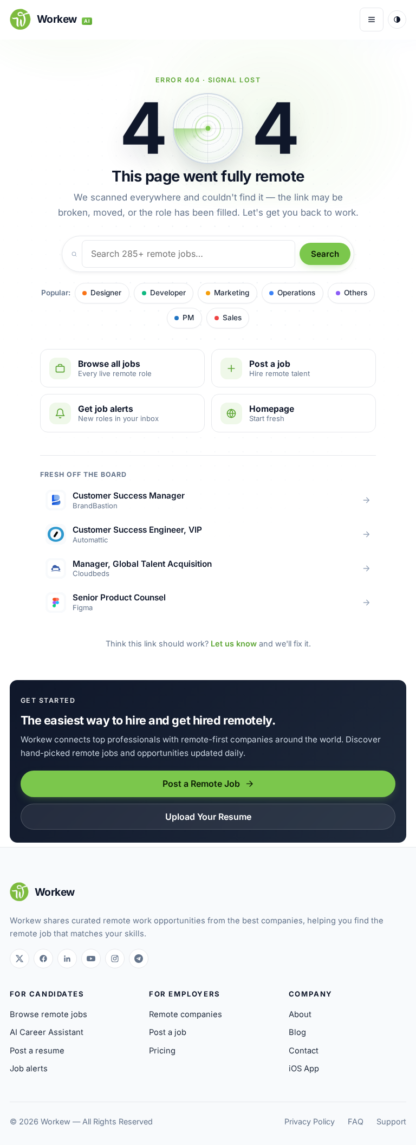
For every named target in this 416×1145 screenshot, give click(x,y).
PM (188, 317)
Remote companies (185, 1014)
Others (355, 292)
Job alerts (29, 1068)
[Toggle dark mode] (397, 19)
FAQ (355, 1121)
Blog (297, 1032)
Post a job (167, 1032)
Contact (303, 1051)
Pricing (162, 1051)
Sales (232, 317)
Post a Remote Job (201, 783)
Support (391, 1121)
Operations (296, 292)
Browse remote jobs (48, 1014)
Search (325, 254)
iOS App (304, 1068)
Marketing (231, 292)
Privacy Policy (309, 1121)
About (300, 1014)
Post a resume (37, 1051)
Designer (105, 292)
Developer (168, 292)
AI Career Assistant (46, 1032)
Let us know (234, 643)
